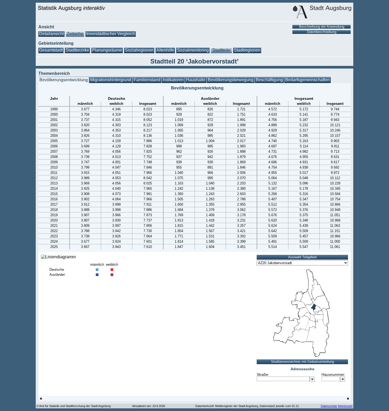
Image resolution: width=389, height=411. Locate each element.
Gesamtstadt (51, 50)
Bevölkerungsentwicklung (63, 80)
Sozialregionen (139, 50)
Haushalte (195, 80)
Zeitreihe (75, 33)
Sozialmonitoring (193, 50)
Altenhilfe (165, 50)
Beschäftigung (269, 80)
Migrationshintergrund (110, 80)
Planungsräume (107, 50)
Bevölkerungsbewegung (231, 80)
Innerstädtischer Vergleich (110, 33)
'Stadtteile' (221, 50)
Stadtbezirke (77, 50)
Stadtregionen (247, 50)
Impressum (345, 406)
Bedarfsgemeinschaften (307, 80)
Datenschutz (329, 406)
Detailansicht (51, 33)
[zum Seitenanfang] (41, 399)
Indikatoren (173, 80)
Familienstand (147, 80)
